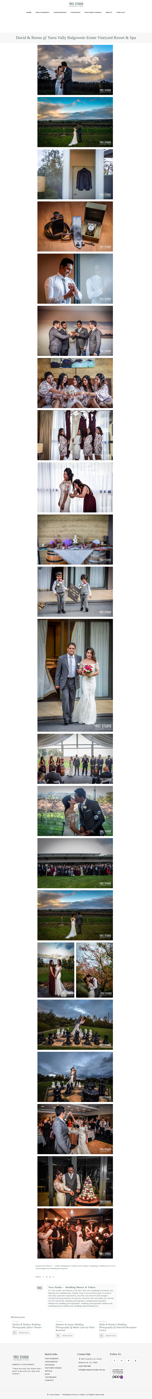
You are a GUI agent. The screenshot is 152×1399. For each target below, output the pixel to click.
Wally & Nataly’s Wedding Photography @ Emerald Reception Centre (118, 1327)
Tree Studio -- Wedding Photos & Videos (72, 1287)
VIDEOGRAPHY (51, 1362)
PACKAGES (50, 1365)
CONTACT (49, 1380)
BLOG (47, 1374)
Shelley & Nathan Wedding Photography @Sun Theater (27, 1326)
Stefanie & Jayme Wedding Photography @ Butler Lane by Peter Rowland (75, 1327)
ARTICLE (48, 1371)
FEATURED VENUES (53, 1368)
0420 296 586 (84, 1366)
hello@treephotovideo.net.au (91, 1370)
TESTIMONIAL (51, 1377)
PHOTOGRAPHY (52, 1358)
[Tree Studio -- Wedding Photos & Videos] (76, 4)
